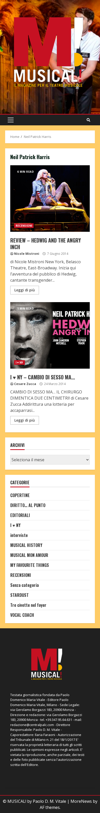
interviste (19, 535)
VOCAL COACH (22, 615)
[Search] (88, 120)
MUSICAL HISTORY (26, 545)
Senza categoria (24, 585)
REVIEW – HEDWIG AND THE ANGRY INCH (50, 198)
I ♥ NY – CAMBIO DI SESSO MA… (50, 335)
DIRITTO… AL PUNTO (27, 505)
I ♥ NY (19, 362)
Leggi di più (24, 290)
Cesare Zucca (25, 384)
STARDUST (19, 595)
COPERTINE (20, 495)
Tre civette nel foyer (28, 605)
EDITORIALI (20, 515)
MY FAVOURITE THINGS (29, 565)
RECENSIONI (24, 225)
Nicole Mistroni (26, 253)
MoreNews (81, 801)
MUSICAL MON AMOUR (29, 555)
